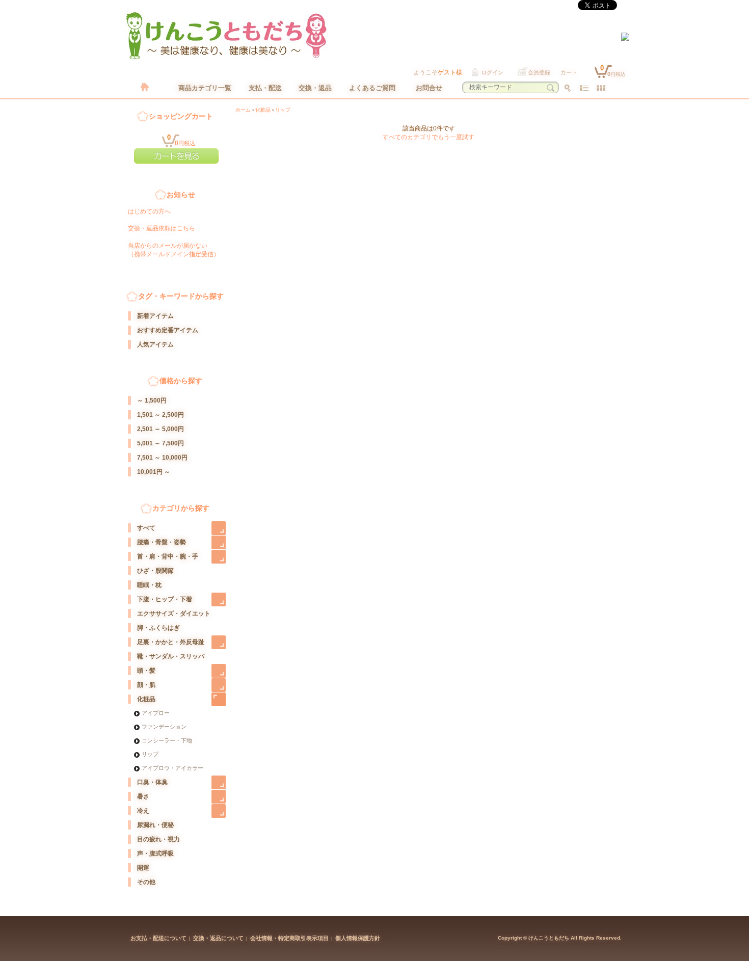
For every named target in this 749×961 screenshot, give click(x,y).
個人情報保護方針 (357, 938)
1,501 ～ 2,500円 (160, 414)
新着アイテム (155, 315)
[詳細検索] (567, 88)
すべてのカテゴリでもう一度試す (428, 137)
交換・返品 (315, 88)
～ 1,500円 (152, 400)
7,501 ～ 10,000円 (162, 457)
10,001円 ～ (153, 471)
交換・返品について (218, 938)
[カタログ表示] (601, 88)
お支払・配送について (158, 938)
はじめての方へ (149, 211)
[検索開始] (550, 88)
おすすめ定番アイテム (167, 330)
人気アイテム (155, 344)
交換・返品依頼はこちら (161, 228)
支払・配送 (265, 88)
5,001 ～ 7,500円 (160, 443)
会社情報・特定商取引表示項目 (289, 938)
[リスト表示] (584, 88)
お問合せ (429, 88)
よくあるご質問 (372, 88)
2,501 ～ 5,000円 (160, 429)
